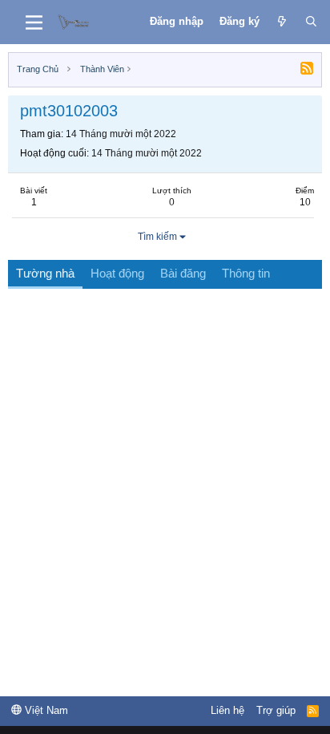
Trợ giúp (276, 710)
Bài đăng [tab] (183, 273)
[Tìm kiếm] (311, 21)
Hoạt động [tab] (117, 273)
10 (305, 202)
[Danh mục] (34, 22)
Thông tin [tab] (246, 273)
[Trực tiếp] (282, 21)
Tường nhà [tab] (45, 273)
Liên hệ (227, 710)
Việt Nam (45, 710)
